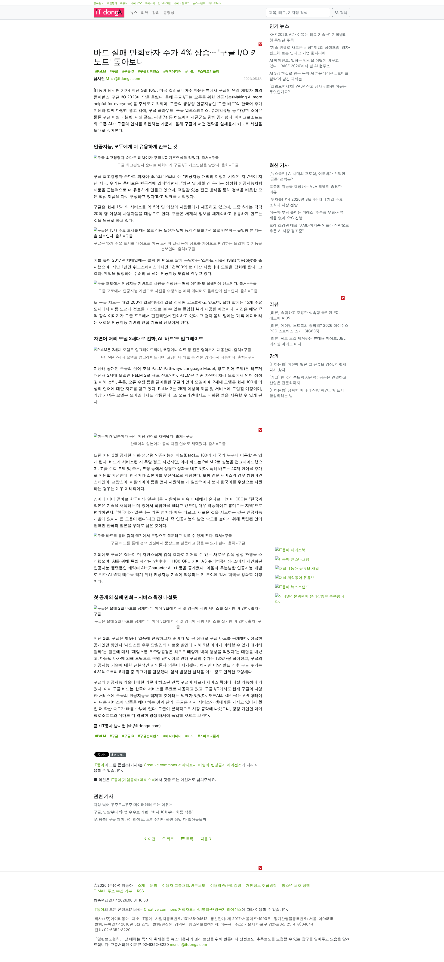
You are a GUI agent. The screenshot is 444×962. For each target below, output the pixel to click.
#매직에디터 (172, 71)
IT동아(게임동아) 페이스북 (133, 779)
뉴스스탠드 (199, 3)
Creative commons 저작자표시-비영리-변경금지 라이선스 (193, 764)
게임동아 (112, 3)
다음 (204, 838)
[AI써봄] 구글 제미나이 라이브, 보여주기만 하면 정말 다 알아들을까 (150, 819)
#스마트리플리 (208, 71)
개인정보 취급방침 (261, 885)
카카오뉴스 (214, 3)
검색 (343, 12)
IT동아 (99, 764)
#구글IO (128, 71)
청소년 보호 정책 (296, 885)
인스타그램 (164, 3)
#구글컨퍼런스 (148, 71)
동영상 (168, 12)
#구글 (114, 71)
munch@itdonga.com (188, 944)
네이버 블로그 (182, 3)
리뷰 (144, 12)
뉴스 (133, 12)
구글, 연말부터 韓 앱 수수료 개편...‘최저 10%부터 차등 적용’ (143, 812)
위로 (169, 838)
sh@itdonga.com (125, 78)
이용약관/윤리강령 (225, 885)
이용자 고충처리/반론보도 (183, 885)
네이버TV (136, 3)
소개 (141, 885)
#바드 (189, 71)
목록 (189, 838)
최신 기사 (279, 165)
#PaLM (100, 71)
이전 (151, 838)
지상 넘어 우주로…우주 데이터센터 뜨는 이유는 (133, 804)
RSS (140, 891)
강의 (156, 12)
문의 (153, 885)
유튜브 (124, 3)
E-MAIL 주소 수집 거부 (113, 891)
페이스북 (150, 3)
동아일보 (99, 3)
